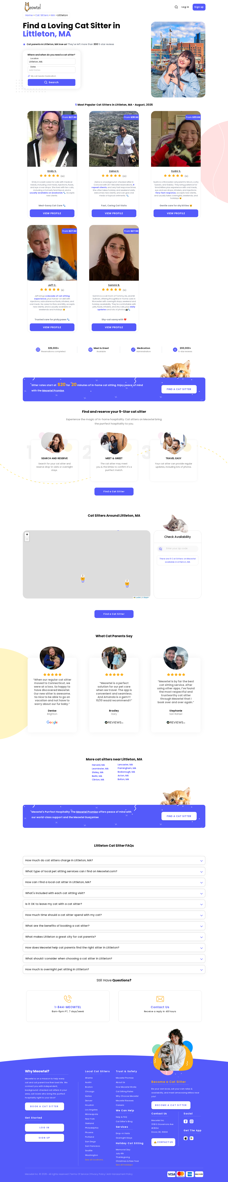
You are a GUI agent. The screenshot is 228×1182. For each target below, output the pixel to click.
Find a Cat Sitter (113, 491)
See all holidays (124, 1164)
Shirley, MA (97, 772)
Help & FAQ (121, 1117)
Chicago (89, 1091)
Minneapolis (91, 1114)
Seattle (89, 1150)
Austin (88, 1082)
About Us (120, 1082)
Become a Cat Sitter (171, 1105)
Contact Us (160, 1009)
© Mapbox (146, 597)
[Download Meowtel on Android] (192, 1138)
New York (89, 1119)
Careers (120, 1105)
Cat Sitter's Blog (124, 1121)
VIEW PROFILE (52, 213)
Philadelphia (91, 1127)
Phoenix (89, 1132)
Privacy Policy (98, 1174)
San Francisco (92, 1146)
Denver (88, 1100)
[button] (127, 583)
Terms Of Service (79, 1174)
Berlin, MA (97, 776)
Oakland (89, 1123)
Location (34, 58)
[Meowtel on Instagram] (192, 1121)
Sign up (199, 7)
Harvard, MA (98, 764)
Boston (89, 1087)
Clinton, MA (98, 779)
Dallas (88, 1096)
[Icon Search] (161, 549)
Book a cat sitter (44, 1106)
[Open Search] (176, 7)
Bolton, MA (123, 779)
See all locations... (95, 1159)
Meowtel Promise (53, 390)
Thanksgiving (123, 1157)
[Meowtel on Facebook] (186, 1121)
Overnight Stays (124, 1138)
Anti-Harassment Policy (120, 1174)
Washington (91, 1155)
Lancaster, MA (125, 764)
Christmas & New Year (127, 1161)
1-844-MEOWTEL (68, 1009)
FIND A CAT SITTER (179, 389)
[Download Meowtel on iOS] (186, 1138)
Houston (89, 1105)
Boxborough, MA (126, 771)
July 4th (120, 1153)
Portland (89, 1137)
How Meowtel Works (126, 1087)
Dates (33, 67)
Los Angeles (91, 1109)
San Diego (90, 1141)
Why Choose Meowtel (127, 1096)
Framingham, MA (127, 768)
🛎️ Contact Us (163, 1142)
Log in (185, 7)
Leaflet (138, 597)
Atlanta (89, 1078)
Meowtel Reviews (125, 1100)
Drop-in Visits (123, 1133)
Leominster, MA (100, 768)
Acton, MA (123, 775)
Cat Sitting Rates (124, 1091)
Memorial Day (123, 1149)
